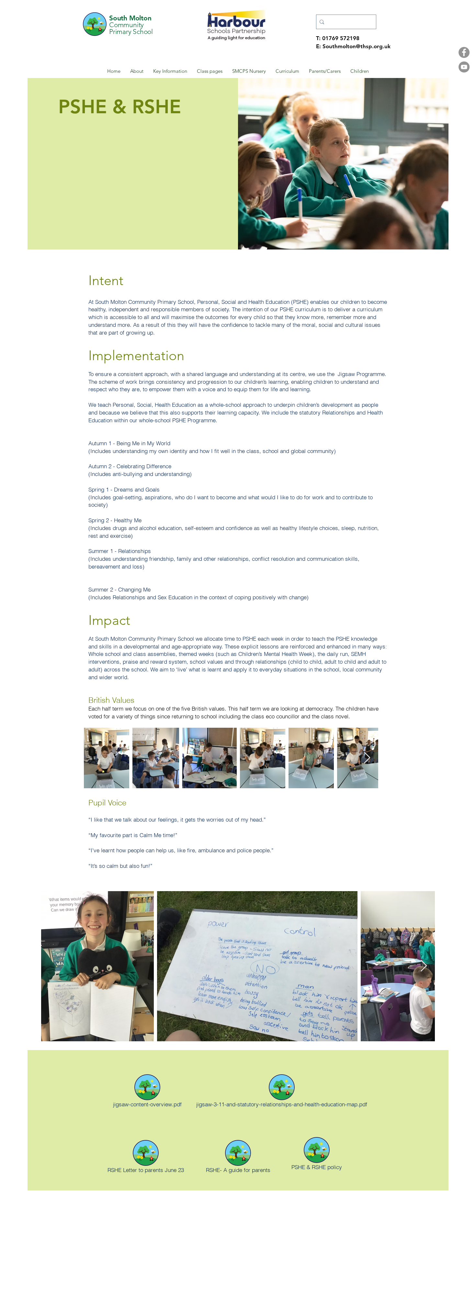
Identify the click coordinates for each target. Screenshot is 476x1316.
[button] (136, 71)
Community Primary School (131, 28)
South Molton (130, 18)
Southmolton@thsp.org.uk (357, 46)
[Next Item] (367, 758)
